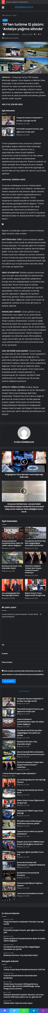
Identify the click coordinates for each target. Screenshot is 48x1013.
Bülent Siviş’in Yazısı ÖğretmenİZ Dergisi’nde (35, 594)
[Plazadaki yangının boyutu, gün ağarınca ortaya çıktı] (8, 131)
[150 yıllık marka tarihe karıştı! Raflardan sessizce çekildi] (8, 824)
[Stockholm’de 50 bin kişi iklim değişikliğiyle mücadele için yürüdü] (35, 533)
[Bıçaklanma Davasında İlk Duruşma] (8, 876)
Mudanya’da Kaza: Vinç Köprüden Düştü (12, 567)
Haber (14, 15)
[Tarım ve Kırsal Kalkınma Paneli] (8, 896)
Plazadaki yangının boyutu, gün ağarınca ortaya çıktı (30, 710)
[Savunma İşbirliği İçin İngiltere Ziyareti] (8, 886)
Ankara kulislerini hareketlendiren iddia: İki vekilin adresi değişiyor (12, 543)
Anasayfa (7, 15)
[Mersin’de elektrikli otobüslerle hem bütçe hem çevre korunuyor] (8, 755)
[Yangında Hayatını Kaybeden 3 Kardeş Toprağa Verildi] (8, 120)
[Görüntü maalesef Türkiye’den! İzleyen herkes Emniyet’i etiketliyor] (35, 558)
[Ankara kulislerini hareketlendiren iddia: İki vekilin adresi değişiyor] (12, 533)
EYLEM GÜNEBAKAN (12, 34)
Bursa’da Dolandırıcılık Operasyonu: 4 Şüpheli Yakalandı (31, 863)
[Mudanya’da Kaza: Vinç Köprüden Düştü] (12, 558)
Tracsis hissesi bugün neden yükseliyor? (19, 773)
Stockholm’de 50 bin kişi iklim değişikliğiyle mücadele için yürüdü (35, 543)
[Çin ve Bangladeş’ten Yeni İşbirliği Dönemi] (12, 585)
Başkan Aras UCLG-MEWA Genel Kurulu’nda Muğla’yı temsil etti (30, 843)
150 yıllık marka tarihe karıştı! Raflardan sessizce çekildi (29, 822)
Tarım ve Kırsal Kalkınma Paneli (30, 893)
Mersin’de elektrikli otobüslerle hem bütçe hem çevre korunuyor (31, 753)
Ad (3, 645)
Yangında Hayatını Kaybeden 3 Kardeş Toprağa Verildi (30, 699)
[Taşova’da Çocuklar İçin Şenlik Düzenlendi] (8, 834)
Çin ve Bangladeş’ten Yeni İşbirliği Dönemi (11, 594)
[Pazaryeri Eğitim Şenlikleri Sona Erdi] (8, 855)
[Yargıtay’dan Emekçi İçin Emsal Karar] (8, 793)
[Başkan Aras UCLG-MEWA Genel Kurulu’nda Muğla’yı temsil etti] (8, 845)
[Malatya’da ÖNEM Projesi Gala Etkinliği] (8, 814)
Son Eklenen (24, 691)
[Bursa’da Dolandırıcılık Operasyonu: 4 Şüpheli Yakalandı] (8, 865)
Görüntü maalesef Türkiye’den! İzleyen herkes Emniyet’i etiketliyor (33, 569)
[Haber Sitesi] (24, 7)
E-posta (5, 653)
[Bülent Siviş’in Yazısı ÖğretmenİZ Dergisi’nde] (35, 585)
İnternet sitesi (7, 662)
